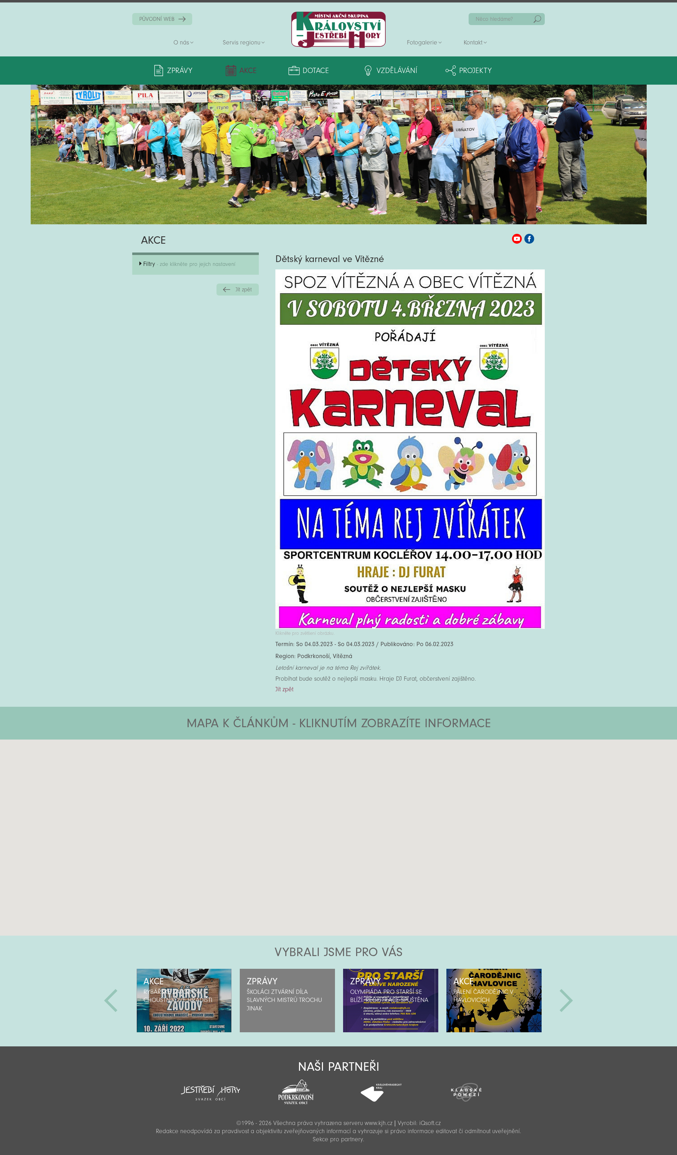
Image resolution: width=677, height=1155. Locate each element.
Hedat (537, 19)
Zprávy (179, 70)
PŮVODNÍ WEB (157, 19)
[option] (184, 1000)
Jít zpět (244, 289)
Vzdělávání (397, 70)
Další (566, 1000)
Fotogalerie (422, 42)
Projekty (475, 70)
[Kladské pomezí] (466, 1089)
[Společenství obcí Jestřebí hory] (210, 1088)
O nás (181, 42)
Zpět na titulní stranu (338, 29)
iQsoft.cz (430, 1123)
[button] (358, 782)
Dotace (316, 70)
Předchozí (110, 1000)
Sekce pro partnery (338, 1139)
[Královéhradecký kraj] (381, 1088)
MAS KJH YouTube (517, 239)
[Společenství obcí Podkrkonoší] (295, 1089)
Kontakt (473, 42)
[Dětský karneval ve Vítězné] (410, 627)
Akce (248, 70)
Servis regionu (241, 42)
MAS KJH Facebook (529, 239)
